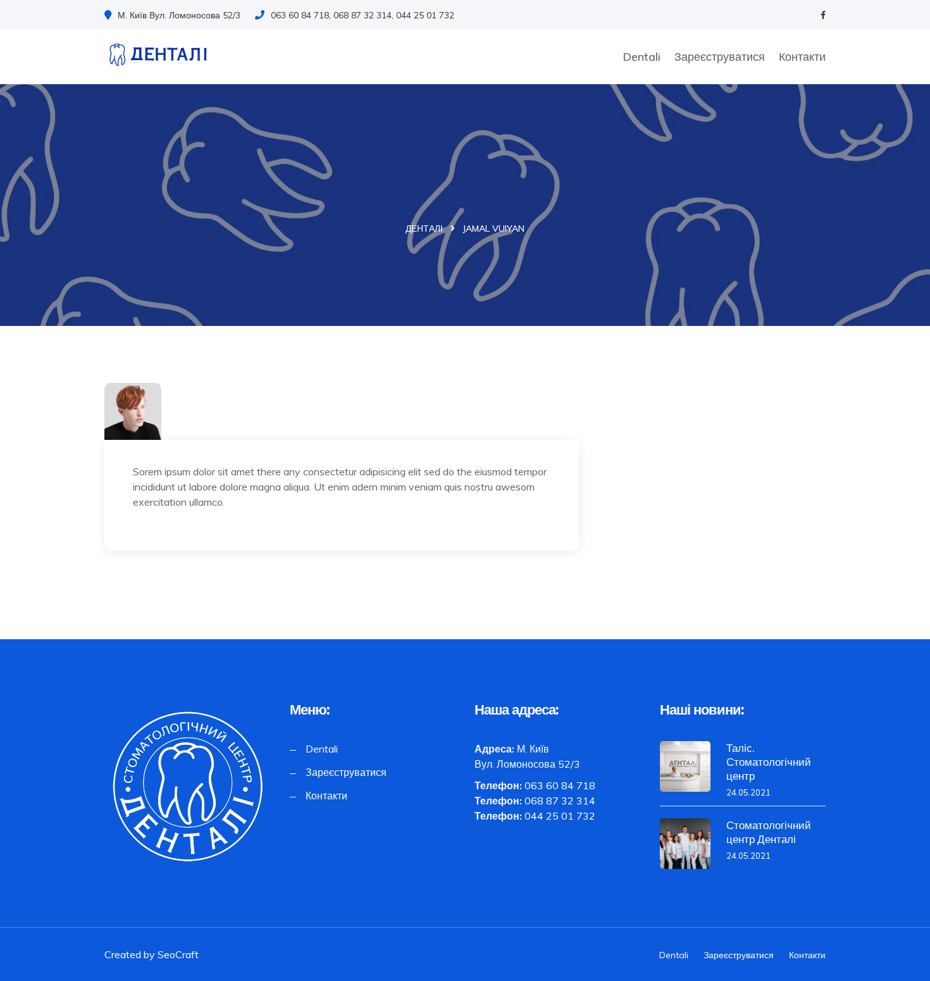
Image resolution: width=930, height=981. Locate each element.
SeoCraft (178, 954)
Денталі (424, 228)
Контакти (802, 56)
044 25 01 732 (559, 815)
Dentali (641, 56)
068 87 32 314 (559, 800)
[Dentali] (187, 54)
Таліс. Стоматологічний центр (768, 761)
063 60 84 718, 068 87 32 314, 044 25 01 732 (362, 15)
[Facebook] (823, 15)
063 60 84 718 (559, 785)
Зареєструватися (719, 56)
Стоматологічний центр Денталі (768, 832)
